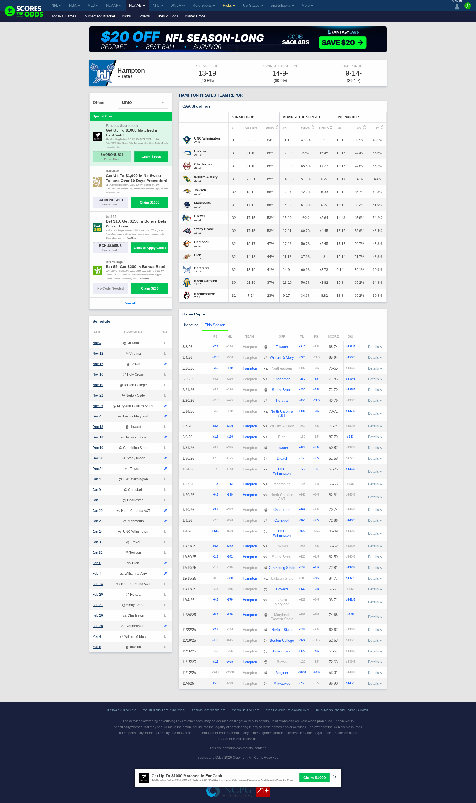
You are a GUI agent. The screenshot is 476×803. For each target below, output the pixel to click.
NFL (55, 5)
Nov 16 (98, 374)
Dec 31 (98, 469)
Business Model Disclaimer (342, 710)
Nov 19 (98, 385)
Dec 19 (98, 448)
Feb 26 (98, 615)
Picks (126, 16)
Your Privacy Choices (164, 710)
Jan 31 (98, 553)
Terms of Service (208, 710)
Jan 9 (97, 490)
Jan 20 (98, 511)
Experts (143, 16)
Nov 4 (97, 343)
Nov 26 (98, 406)
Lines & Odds (167, 16)
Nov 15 (98, 364)
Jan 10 (98, 500)
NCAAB (135, 5)
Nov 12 (98, 353)
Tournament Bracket (99, 16)
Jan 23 (98, 521)
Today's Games (64, 16)
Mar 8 (97, 647)
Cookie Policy (245, 710)
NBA (73, 5)
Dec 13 (98, 427)
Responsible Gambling (287, 710)
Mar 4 (97, 636)
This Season (215, 325)
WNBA (176, 5)
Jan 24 (98, 532)
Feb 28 (98, 626)
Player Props (195, 16)
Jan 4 (97, 479)
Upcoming (190, 325)
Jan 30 (98, 542)
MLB (91, 5)
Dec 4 (97, 416)
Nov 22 (98, 395)
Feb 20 (98, 594)
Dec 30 (98, 458)
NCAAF (112, 5)
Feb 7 (97, 574)
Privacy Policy (121, 710)
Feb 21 (98, 605)
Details (373, 347)
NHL (156, 5)
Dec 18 (98, 437)
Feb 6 (97, 563)
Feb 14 (98, 584)
